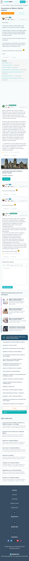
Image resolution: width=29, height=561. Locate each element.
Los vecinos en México (7, 65)
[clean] (22, 265)
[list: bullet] (16, 265)
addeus (7, 213)
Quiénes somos (14, 503)
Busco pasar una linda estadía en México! (12, 78)
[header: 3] (18, 265)
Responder (14, 57)
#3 (25, 186)
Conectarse (16, 1)
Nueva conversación (7, 13)
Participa (15, 408)
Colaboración (14, 507)
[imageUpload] (12, 265)
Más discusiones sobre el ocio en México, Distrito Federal (14, 412)
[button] (20, 265)
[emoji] (14, 265)
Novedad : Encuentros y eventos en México (12, 72)
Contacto (14, 494)
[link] (10, 265)
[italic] (6, 265)
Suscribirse (21, 13)
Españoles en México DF (8, 76)
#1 (25, 19)
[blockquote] (8, 265)
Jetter (6, 105)
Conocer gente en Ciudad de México (10, 69)
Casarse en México (6, 67)
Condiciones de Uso (14, 548)
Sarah (6, 17)
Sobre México (5, 63)
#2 (25, 107)
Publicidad (14, 499)
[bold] (4, 265)
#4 (25, 200)
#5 (25, 215)
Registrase (23, 1)
